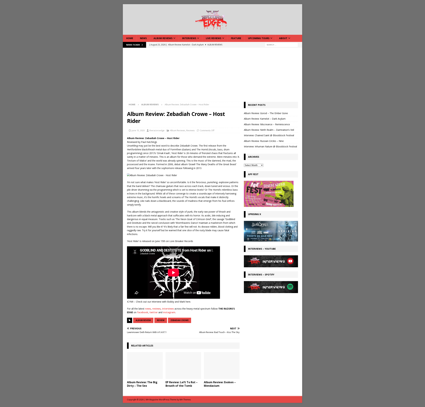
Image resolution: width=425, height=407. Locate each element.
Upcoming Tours (258, 38)
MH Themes (185, 399)
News (143, 38)
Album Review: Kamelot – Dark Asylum (265, 118)
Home (129, 38)
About (283, 38)
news (148, 308)
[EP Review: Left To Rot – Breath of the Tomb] (183, 365)
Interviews (189, 38)
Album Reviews (163, 38)
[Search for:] (281, 44)
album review (143, 320)
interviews (168, 308)
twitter (153, 312)
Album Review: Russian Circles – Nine (264, 141)
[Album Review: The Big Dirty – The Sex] (145, 365)
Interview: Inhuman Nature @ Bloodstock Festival (270, 146)
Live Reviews (213, 38)
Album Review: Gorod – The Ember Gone (266, 113)
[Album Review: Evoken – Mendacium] (222, 365)
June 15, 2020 (138, 130)
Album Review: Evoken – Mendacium (220, 384)
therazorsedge (157, 130)
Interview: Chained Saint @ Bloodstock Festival (269, 135)
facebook (142, 312)
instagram (169, 312)
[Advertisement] (212, 77)
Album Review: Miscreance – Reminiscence (267, 124)
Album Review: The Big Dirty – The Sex (142, 384)
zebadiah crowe (179, 320)
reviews (156, 308)
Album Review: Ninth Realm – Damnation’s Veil (269, 129)
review (161, 320)
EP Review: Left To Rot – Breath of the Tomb (182, 384)
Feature (236, 38)
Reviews (190, 130)
